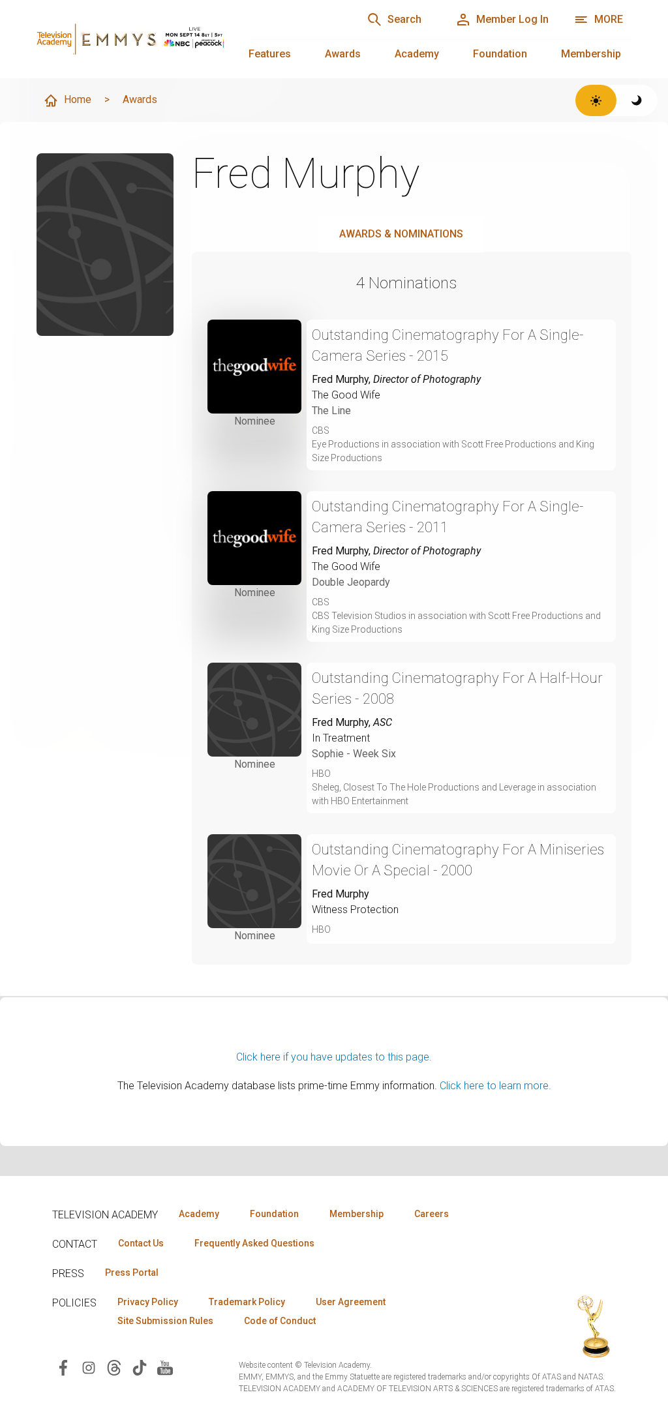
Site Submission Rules (165, 1321)
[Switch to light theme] (595, 100)
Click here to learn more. (495, 1085)
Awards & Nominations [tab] (401, 234)
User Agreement (351, 1302)
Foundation (500, 54)
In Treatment (341, 738)
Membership (591, 54)
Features (270, 54)
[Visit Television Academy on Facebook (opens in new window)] (63, 1366)
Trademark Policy (247, 1302)
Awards (343, 54)
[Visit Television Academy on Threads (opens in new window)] (114, 1366)
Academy (417, 54)
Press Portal (132, 1272)
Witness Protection (355, 909)
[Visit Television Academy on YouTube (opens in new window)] (165, 1366)
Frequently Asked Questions (254, 1243)
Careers (431, 1214)
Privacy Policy (147, 1302)
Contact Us (141, 1243)
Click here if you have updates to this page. (334, 1057)
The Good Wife (346, 395)
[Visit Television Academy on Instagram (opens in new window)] (89, 1366)
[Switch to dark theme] (637, 100)
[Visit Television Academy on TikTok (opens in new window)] (140, 1366)
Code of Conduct (280, 1321)
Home (77, 99)
